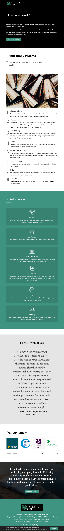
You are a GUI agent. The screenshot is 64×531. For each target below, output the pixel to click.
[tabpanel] (12, 443)
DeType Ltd (37, 525)
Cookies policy (38, 521)
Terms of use (19, 521)
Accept (54, 528)
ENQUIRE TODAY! (13, 39)
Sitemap (45, 521)
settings (45, 529)
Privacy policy (28, 521)
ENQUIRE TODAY (32, 491)
